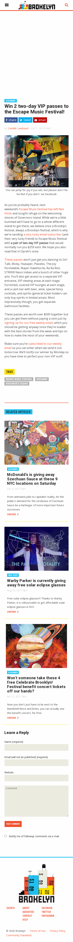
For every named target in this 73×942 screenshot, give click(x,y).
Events (11, 908)
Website (9, 772)
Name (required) (13, 741)
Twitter (46, 912)
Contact (27, 915)
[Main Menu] (7, 5)
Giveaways (10, 100)
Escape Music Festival (19, 379)
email (42, 120)
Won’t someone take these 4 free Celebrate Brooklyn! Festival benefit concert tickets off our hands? (36, 684)
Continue (12, 514)
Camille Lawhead (18, 128)
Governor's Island (17, 383)
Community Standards (19, 935)
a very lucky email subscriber (43, 234)
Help (25, 919)
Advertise (28, 912)
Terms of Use (38, 931)
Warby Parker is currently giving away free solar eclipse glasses (36, 582)
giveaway (41, 379)
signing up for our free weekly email (28, 323)
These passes (13, 260)
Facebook (47, 908)
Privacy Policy (57, 931)
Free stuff (13, 575)
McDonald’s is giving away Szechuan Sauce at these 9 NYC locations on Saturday (32, 479)
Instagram (48, 915)
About (26, 908)
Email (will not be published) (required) (26, 757)
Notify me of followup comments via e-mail (34, 836)
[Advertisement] (36, 49)
